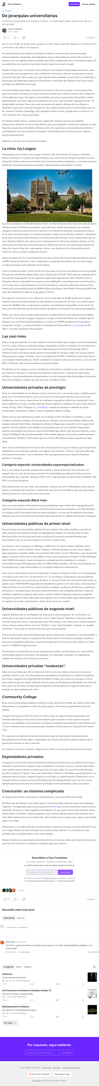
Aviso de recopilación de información (40, 881)
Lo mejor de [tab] (8, 967)
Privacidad (46, 1067)
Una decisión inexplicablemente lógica (19, 1010)
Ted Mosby (42, 407)
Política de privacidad (66, 881)
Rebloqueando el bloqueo (15, 1006)
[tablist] (14, 918)
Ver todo (8, 1023)
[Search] (94, 966)
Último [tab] (19, 967)
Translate (8, 11)
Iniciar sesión (88, 4)
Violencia (7, 974)
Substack (36, 1080)
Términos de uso (49, 878)
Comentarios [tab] (9, 918)
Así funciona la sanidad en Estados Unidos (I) (26, 990)
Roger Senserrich (15, 29)
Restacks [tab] (20, 918)
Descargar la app (62, 1074)
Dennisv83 (10, 941)
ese (73, 325)
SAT (55, 806)
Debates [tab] (27, 967)
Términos (57, 1067)
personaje (79, 325)
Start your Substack (40, 1074)
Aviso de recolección (71, 1067)
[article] (49, 979)
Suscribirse (74, 4)
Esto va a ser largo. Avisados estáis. (17, 994)
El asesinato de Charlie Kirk (14, 977)
